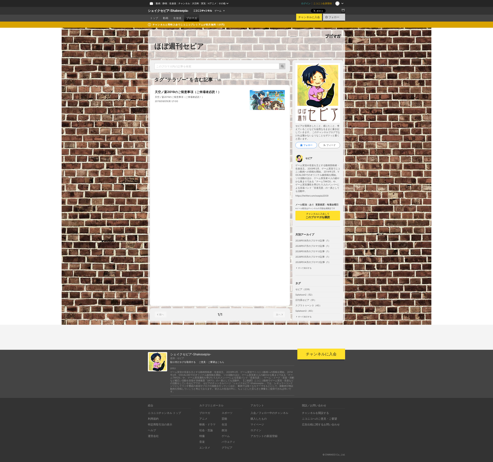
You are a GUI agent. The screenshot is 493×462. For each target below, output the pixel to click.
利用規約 (153, 418)
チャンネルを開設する (315, 412)
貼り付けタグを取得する (183, 362)
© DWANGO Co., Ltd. (334, 454)
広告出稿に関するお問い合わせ (321, 424)
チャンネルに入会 (309, 17)
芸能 (224, 418)
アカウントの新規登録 (264, 436)
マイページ (257, 424)
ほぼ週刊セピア (179, 46)
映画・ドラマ (207, 424)
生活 (224, 424)
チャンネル (184, 3)
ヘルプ (152, 430)
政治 (224, 430)
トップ (154, 18)
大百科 (195, 3)
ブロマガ (191, 18)
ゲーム (218, 10)
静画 (165, 3)
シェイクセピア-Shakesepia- (168, 10)
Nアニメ (212, 3)
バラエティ (228, 441)
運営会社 (153, 436)
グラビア (227, 447)
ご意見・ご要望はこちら (211, 362)
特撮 (202, 436)
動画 (158, 3)
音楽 (202, 441)
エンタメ (204, 447)
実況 (203, 3)
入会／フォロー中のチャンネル (269, 412)
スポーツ (227, 412)
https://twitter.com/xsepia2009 (311, 195)
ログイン (305, 3)
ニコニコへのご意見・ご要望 (319, 418)
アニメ (203, 418)
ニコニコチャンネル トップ (164, 412)
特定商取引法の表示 (160, 424)
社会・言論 (206, 430)
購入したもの (259, 418)
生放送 (172, 3)
